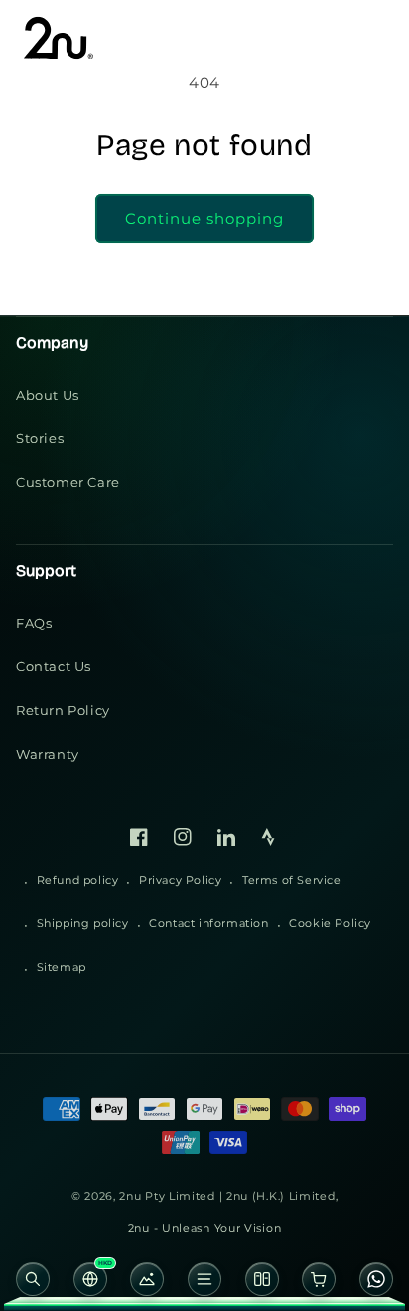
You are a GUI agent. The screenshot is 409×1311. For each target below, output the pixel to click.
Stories (40, 438)
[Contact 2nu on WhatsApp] (376, 1284)
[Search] (33, 1284)
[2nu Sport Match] (147, 1284)
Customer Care (68, 482)
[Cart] (319, 1284)
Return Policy (63, 710)
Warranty (47, 754)
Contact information (208, 923)
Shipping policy (83, 923)
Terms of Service (291, 880)
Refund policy (78, 880)
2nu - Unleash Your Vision (205, 1228)
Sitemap (61, 967)
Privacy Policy (180, 880)
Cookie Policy (330, 923)
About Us (47, 395)
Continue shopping (204, 218)
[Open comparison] (262, 1284)
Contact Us (53, 666)
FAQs (34, 623)
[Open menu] (204, 1284)
